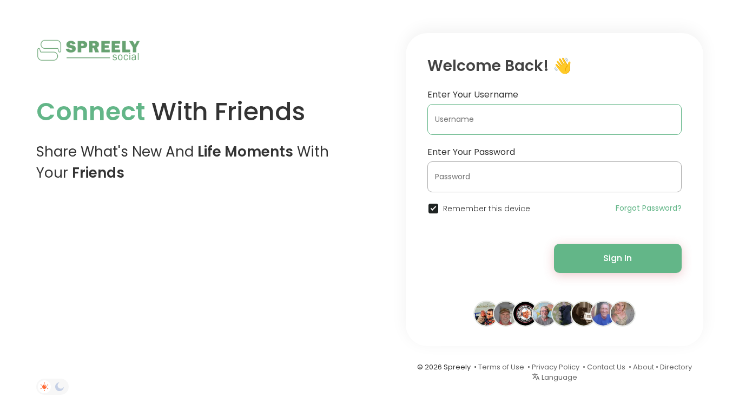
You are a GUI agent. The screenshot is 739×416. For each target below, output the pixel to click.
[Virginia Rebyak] (564, 313)
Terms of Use (501, 367)
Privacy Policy (555, 367)
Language (558, 377)
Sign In (617, 258)
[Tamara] (623, 313)
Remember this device (486, 208)
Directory (676, 367)
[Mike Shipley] (506, 313)
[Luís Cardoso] (584, 313)
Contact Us (606, 367)
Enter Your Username (472, 94)
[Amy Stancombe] (486, 313)
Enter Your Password (471, 152)
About (643, 367)
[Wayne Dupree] (525, 313)
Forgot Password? (649, 208)
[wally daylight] (603, 313)
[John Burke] (545, 313)
